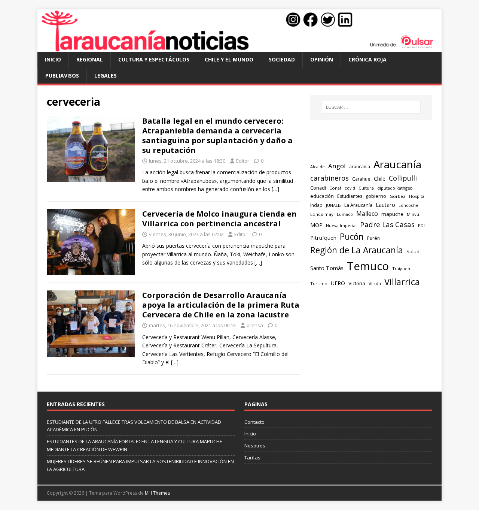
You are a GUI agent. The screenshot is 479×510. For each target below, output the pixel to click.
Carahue (361, 179)
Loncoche (408, 205)
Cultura (366, 188)
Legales (105, 75)
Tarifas (252, 457)
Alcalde (317, 166)
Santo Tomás (327, 268)
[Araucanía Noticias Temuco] (239, 47)
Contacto (254, 422)
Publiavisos (62, 75)
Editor (242, 160)
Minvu (413, 214)
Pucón (352, 236)
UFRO (338, 283)
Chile (379, 178)
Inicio (53, 59)
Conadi (318, 187)
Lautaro (385, 204)
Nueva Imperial (341, 225)
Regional (89, 59)
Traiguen (401, 268)
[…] (275, 189)
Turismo (318, 283)
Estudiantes (349, 196)
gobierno (376, 196)
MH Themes (157, 493)
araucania (359, 166)
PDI (421, 225)
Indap (316, 205)
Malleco (367, 213)
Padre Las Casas (387, 224)
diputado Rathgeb (395, 188)
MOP (316, 225)
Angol (337, 166)
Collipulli (403, 177)
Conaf (335, 188)
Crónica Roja (367, 59)
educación (322, 196)
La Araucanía (358, 205)
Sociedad (282, 59)
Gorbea (398, 196)
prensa (255, 325)
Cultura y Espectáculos (153, 59)
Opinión (321, 59)
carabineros (329, 177)
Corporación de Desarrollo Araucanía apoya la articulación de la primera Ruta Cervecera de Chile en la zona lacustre (220, 305)
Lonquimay (321, 214)
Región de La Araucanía (356, 250)
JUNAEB (333, 205)
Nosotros (254, 445)
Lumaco (345, 214)
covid (350, 188)
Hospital (417, 196)
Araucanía (397, 164)
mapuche (392, 214)
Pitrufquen (323, 237)
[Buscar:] (371, 107)
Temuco (368, 266)
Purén (373, 238)
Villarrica (402, 282)
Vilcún (375, 283)
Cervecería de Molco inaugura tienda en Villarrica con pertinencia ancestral (219, 219)
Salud (412, 251)
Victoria (356, 283)
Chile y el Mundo (229, 59)
